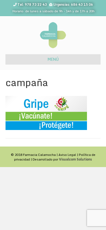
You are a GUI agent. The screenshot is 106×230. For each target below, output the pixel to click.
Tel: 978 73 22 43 (32, 4)
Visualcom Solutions (75, 159)
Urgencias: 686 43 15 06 (73, 4)
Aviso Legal (67, 154)
